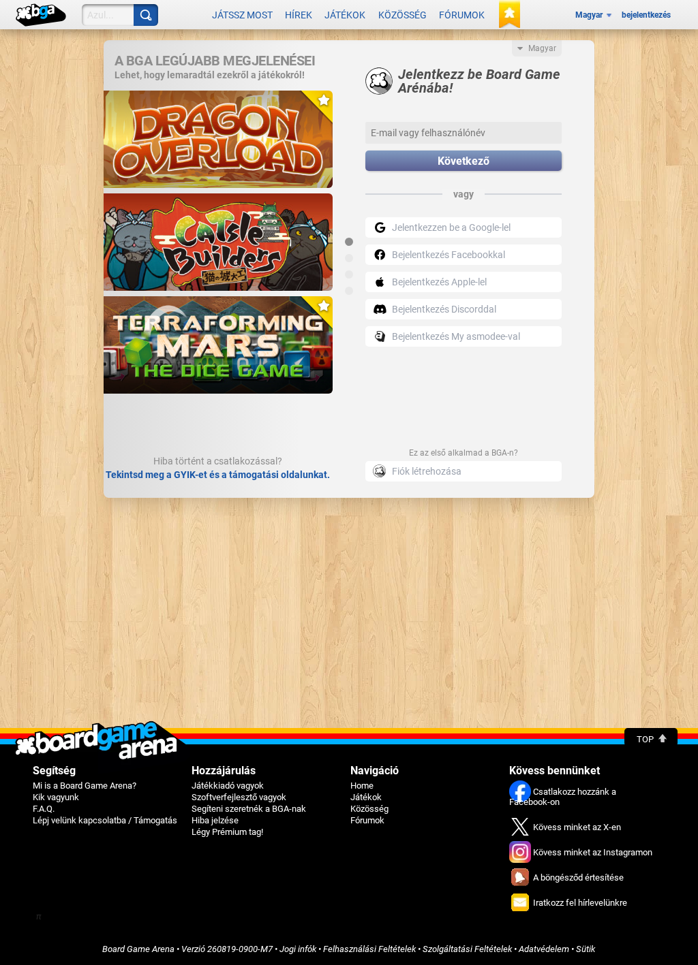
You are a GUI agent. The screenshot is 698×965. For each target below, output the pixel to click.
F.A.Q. (44, 809)
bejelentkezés (646, 15)
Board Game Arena (138, 949)
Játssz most (242, 15)
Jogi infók (297, 949)
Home (362, 785)
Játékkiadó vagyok (228, 785)
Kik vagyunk (56, 797)
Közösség (402, 15)
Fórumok (462, 15)
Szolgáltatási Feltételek (467, 949)
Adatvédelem (544, 949)
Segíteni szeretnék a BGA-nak (249, 809)
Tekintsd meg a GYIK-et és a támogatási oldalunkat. (218, 474)
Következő (463, 161)
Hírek (298, 15)
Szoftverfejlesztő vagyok (239, 797)
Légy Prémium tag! (227, 832)
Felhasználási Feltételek (369, 949)
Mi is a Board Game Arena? (84, 785)
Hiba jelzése (215, 820)
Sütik (585, 949)
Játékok (344, 15)
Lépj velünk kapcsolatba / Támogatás (105, 820)
